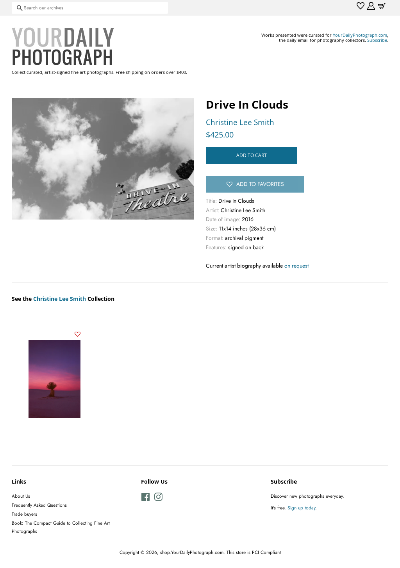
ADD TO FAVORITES (260, 184)
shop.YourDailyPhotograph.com (191, 552)
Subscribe (377, 40)
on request (296, 266)
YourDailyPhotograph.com (360, 35)
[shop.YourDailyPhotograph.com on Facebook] (145, 498)
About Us (21, 496)
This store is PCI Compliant (254, 552)
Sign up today (301, 507)
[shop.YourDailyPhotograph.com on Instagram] (158, 498)
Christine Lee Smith (240, 122)
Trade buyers (24, 514)
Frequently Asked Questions (39, 505)
